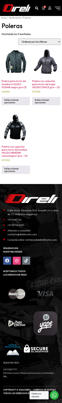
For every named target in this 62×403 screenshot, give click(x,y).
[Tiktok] (26, 261)
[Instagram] (17, 261)
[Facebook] (7, 261)
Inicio (4, 17)
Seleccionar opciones (11, 101)
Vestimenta (15, 17)
